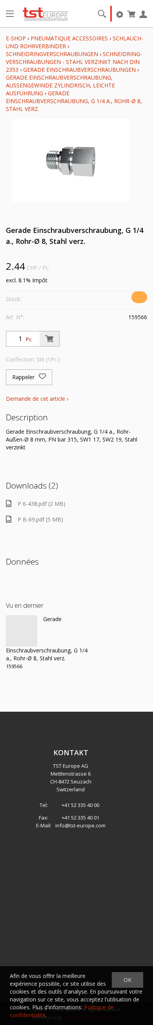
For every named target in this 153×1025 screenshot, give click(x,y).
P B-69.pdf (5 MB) (40, 519)
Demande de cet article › (37, 398)
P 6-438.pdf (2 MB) (42, 503)
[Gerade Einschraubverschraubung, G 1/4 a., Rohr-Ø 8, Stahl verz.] (21, 631)
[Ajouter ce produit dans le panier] (49, 338)
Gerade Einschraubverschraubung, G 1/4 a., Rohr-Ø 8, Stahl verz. (74, 101)
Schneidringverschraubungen (52, 54)
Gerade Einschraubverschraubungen (79, 69)
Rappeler (24, 377)
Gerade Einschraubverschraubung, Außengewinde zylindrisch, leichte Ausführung (60, 85)
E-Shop (16, 38)
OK (127, 979)
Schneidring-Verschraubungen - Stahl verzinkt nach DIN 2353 (74, 61)
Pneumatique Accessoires (69, 38)
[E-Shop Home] (45, 14)
